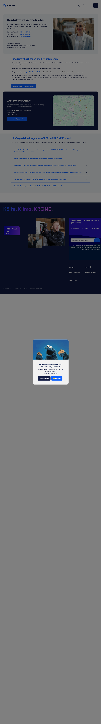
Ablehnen (54, 373)
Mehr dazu (47, 373)
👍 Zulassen (57, 378)
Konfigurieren (44, 378)
